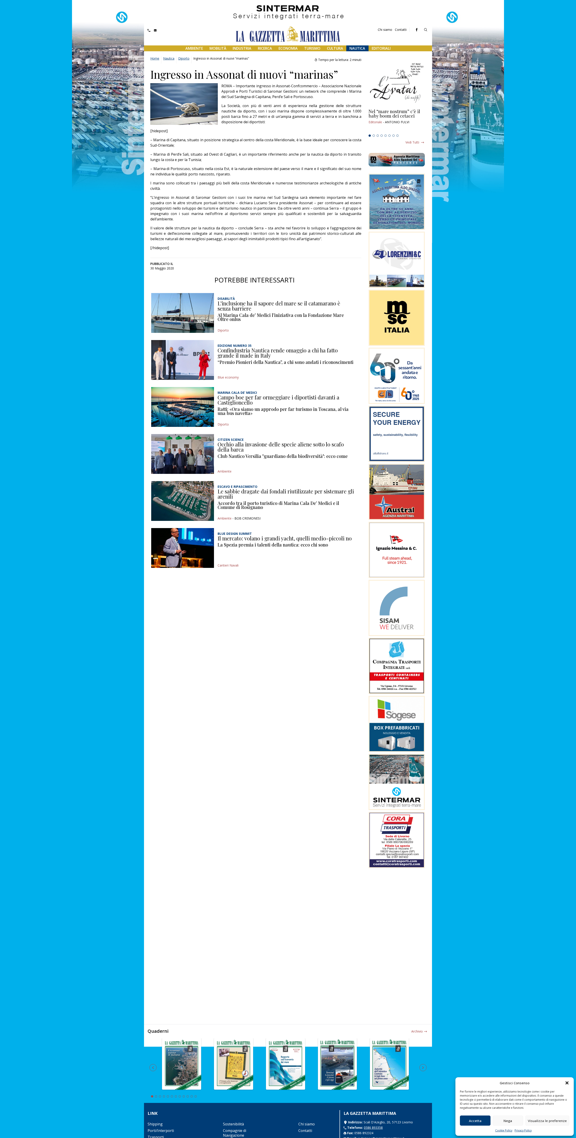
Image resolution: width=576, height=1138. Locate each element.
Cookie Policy (503, 1130)
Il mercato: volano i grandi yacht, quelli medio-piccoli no (285, 538)
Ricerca (265, 48)
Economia (288, 48)
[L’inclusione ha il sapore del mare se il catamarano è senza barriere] (182, 313)
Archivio (417, 1031)
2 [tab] (374, 135)
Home (154, 58)
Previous (153, 1067)
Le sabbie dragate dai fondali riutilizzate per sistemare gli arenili (286, 494)
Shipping (155, 1124)
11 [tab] (192, 1096)
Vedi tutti (412, 142)
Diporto (183, 58)
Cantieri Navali (228, 565)
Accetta (475, 1120)
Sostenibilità (233, 1124)
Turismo (312, 48)
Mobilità (217, 48)
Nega (508, 1120)
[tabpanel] (397, 120)
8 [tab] (397, 135)
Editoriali (381, 48)
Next (423, 1067)
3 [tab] (378, 135)
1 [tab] (370, 135)
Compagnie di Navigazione (234, 1133)
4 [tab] (381, 135)
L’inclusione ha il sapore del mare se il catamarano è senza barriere (279, 306)
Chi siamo (385, 29)
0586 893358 (373, 1127)
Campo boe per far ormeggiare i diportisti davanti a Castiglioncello (278, 400)
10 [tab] (188, 1096)
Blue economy (228, 377)
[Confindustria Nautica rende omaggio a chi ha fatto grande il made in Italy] (182, 360)
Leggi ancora (397, 120)
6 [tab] (389, 135)
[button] (567, 1083)
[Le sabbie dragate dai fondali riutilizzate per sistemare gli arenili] (182, 501)
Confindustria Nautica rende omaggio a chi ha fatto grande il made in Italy (278, 353)
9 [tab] (184, 1096)
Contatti (401, 29)
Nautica (357, 48)
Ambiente (194, 48)
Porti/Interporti (161, 1130)
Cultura (335, 48)
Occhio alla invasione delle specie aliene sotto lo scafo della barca (281, 447)
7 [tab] (393, 135)
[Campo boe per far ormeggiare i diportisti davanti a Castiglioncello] (182, 407)
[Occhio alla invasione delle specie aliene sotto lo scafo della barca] (182, 454)
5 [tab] (386, 135)
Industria (242, 48)
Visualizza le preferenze (547, 1120)
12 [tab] (196, 1096)
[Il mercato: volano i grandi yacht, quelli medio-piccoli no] (182, 548)
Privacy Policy (523, 1130)
